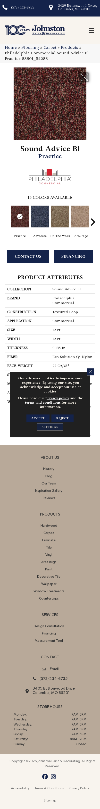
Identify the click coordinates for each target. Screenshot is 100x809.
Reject (62, 418)
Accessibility (20, 788)
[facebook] (45, 777)
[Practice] (20, 216)
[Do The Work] (60, 216)
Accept (38, 418)
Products (69, 47)
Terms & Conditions (49, 788)
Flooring (30, 47)
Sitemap (50, 800)
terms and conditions (43, 402)
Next (92, 214)
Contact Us (28, 256)
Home (11, 47)
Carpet (49, 47)
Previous (7, 214)
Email (54, 669)
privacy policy (57, 398)
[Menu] (91, 30)
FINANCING (73, 256)
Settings (50, 427)
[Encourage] (80, 216)
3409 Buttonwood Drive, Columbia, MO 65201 (77, 7)
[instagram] (53, 777)
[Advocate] (40, 216)
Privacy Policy (79, 788)
